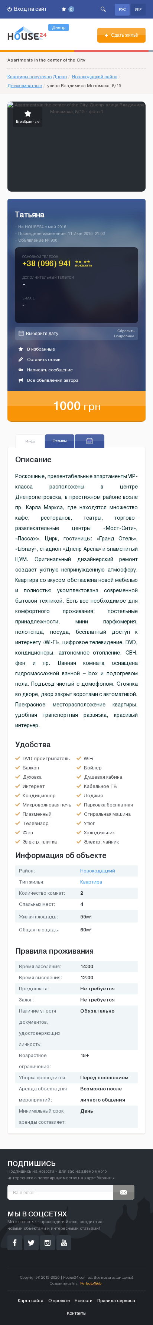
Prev (13, 147)
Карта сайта (30, 1300)
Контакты (77, 1313)
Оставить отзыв (43, 359)
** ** (83, 265)
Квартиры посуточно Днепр (37, 77)
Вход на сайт (30, 9)
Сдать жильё (124, 35)
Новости (83, 1300)
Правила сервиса (116, 1300)
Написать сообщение (49, 370)
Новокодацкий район (94, 77)
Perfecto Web (90, 1283)
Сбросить (125, 331)
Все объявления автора (52, 380)
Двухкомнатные (24, 86)
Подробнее (124, 336)
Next (140, 147)
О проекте (59, 1300)
